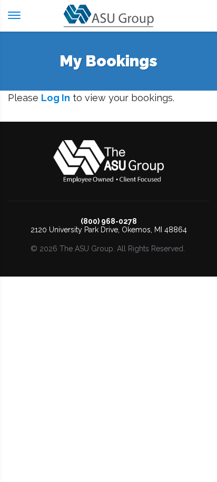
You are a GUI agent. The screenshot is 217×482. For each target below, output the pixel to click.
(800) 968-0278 (109, 221)
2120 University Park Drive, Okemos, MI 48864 (109, 229)
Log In (55, 97)
